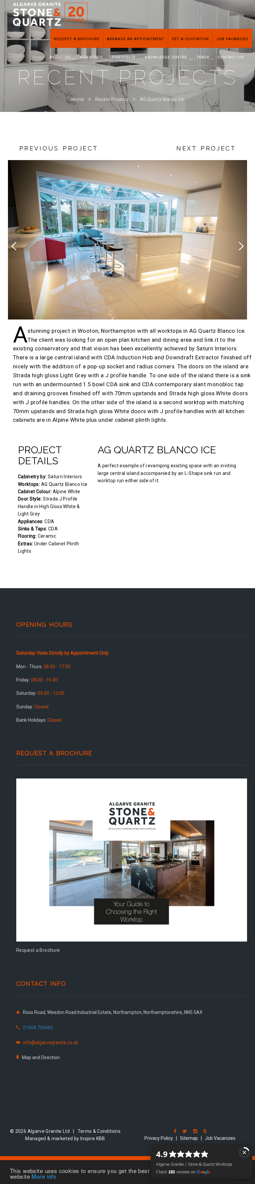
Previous (18, 244)
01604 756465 (38, 1027)
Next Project (206, 148)
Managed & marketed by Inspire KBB (65, 1138)
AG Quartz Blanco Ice (162, 99)
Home (77, 99)
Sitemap (189, 1138)
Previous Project (58, 148)
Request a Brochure (77, 39)
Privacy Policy (158, 1138)
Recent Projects (111, 99)
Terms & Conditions (99, 1131)
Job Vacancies (232, 39)
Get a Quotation (190, 39)
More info (44, 1176)
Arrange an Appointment (135, 39)
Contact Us (230, 57)
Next (237, 244)
